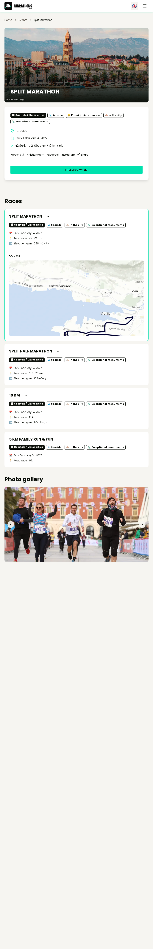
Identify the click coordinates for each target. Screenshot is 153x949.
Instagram (68, 155)
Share (84, 155)
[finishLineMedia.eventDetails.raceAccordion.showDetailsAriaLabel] (58, 352)
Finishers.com (35, 155)
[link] (43, 20)
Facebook (53, 155)
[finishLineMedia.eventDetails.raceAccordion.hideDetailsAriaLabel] (48, 217)
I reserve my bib (76, 170)
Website (15, 155)
